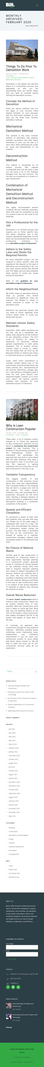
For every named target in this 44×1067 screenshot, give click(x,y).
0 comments (9, 76)
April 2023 (12, 740)
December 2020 (14, 782)
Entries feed (13, 869)
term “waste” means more (21, 599)
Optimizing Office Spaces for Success (21, 711)
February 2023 (14, 748)
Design (11, 839)
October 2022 (13, 759)
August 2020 (13, 797)
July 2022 (12, 767)
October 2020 (13, 790)
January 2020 (13, 805)
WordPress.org (14, 877)
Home (27, 25)
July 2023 (12, 729)
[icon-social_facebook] (8, 987)
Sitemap (9, 1027)
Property (12, 843)
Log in (11, 866)
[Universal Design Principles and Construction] (8, 1005)
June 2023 (12, 733)
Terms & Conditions (16, 1062)
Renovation (17, 80)
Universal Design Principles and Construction (22, 1005)
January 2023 (13, 752)
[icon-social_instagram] (13, 987)
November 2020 (14, 786)
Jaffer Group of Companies (22, 1057)
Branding (12, 828)
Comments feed (14, 873)
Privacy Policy (29, 1062)
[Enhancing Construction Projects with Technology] (8, 1016)
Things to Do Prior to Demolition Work (21, 68)
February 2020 (14, 801)
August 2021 (13, 774)
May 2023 (12, 737)
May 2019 (12, 816)
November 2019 (14, 812)
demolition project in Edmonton (23, 243)
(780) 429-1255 (15, 978)
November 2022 (14, 756)
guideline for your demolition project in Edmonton (22, 282)
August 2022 (13, 763)
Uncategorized (14, 854)
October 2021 (13, 771)
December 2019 (14, 808)
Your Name (9, 944)
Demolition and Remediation (19, 78)
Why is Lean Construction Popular (21, 427)
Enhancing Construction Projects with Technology (25, 1016)
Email (7, 951)
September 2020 (14, 793)
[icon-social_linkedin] (18, 987)
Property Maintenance (16, 847)
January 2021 (13, 778)
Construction (24, 435)
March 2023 (13, 744)
